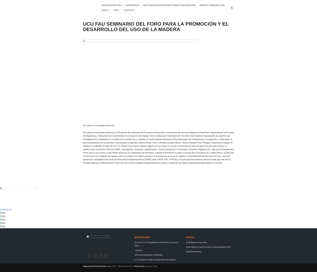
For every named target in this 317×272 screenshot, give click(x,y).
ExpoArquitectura (112, 5)
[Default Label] (101, 256)
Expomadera (132, 5)
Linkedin (138, 250)
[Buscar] (232, 8)
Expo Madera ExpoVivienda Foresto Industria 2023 (169, 5)
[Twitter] (95, 256)
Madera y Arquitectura (212, 5)
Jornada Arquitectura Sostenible (149, 255)
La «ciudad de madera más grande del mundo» (155, 260)
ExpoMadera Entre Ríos (196, 242)
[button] (109, 10)
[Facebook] (89, 256)
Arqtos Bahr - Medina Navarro (119, 266)
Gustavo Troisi (151, 266)
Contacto (129, 10)
